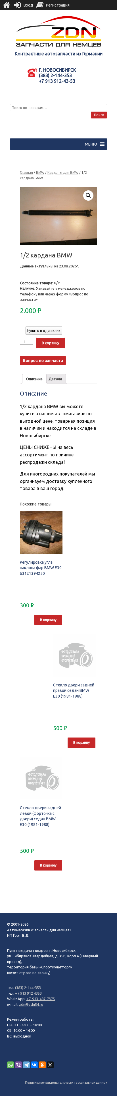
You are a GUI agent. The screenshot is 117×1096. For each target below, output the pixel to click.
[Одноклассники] (42, 1064)
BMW (40, 172)
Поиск (99, 115)
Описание (34, 379)
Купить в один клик (43, 331)
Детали (55, 379)
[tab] (34, 379)
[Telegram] (26, 1064)
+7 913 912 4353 (28, 993)
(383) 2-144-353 (28, 988)
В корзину (50, 343)
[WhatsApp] (10, 1064)
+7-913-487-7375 (40, 999)
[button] (91, 144)
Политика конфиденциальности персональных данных (66, 1082)
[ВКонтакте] (34, 1064)
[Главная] (6, 5)
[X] (50, 1064)
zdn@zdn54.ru (31, 1004)
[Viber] (18, 1064)
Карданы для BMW (62, 172)
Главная (26, 172)
